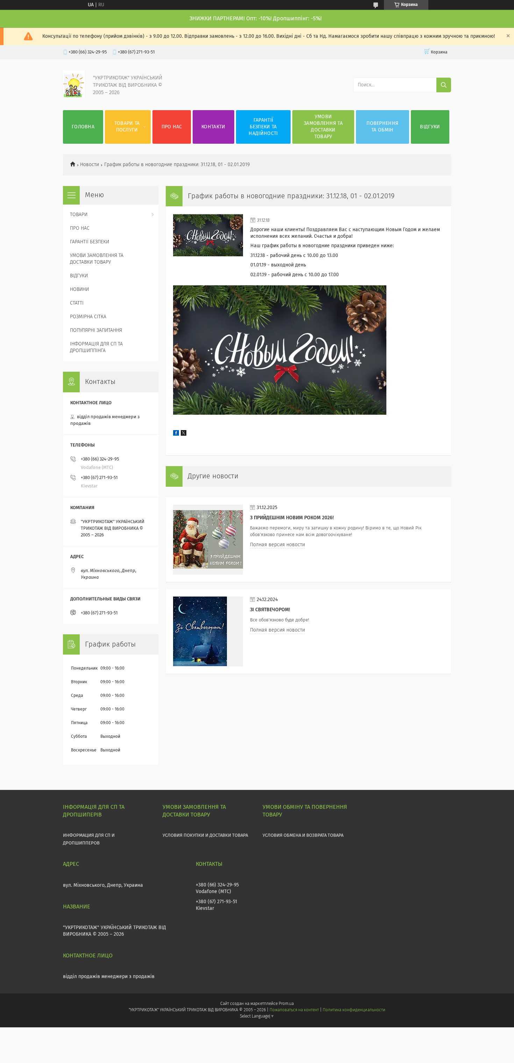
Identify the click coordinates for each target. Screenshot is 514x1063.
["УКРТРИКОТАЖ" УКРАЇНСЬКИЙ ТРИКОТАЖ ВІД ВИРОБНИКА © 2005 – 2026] (74, 96)
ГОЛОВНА (83, 126)
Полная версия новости (277, 544)
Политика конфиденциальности (354, 1010)
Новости (89, 164)
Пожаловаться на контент (294, 1010)
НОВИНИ (79, 289)
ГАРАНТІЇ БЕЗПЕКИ (89, 242)
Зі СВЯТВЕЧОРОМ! (270, 609)
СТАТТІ (77, 303)
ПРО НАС (172, 126)
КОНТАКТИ (213, 126)
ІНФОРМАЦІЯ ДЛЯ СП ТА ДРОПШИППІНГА (96, 347)
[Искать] (443, 85)
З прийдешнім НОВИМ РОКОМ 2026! (292, 517)
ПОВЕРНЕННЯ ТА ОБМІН (382, 127)
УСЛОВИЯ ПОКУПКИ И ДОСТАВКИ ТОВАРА (205, 835)
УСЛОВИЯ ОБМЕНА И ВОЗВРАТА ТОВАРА (303, 835)
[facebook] (176, 434)
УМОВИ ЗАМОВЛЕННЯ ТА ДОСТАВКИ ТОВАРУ (323, 126)
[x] (183, 434)
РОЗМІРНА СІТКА (88, 316)
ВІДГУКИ (430, 126)
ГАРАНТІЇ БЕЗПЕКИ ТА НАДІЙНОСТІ (263, 127)
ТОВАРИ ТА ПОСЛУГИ (127, 127)
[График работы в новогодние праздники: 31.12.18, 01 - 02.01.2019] (208, 249)
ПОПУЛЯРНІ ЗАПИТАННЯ (96, 330)
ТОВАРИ (78, 214)
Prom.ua (286, 1004)
